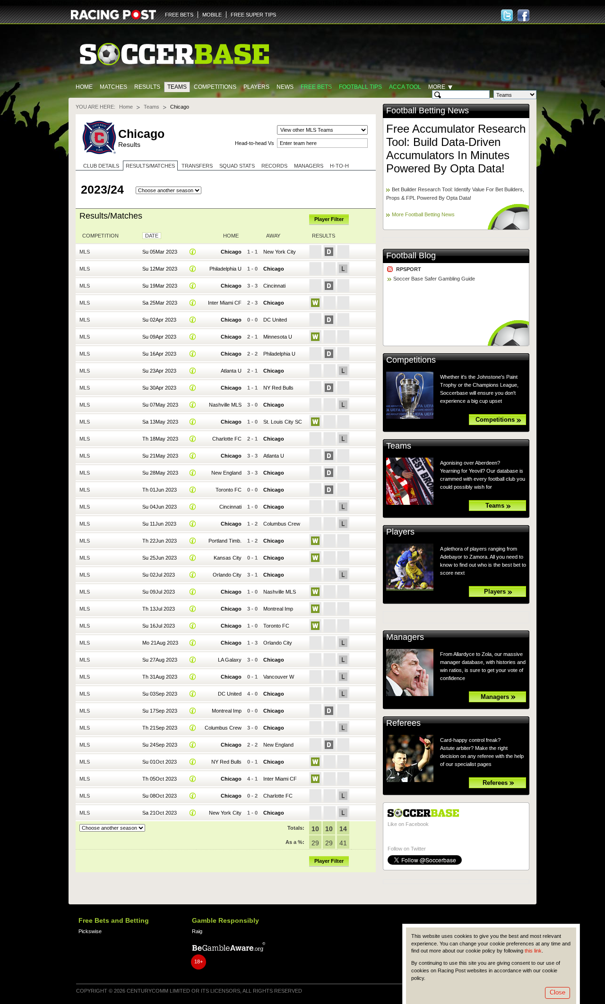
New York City (279, 252)
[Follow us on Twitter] (507, 15)
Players (256, 87)
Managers (308, 166)
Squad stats (237, 166)
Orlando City (227, 575)
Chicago (231, 252)
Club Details (101, 166)
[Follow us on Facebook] (523, 15)
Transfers (197, 166)
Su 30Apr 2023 (159, 388)
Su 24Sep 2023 (159, 745)
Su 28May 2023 (160, 473)
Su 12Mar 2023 (159, 269)
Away (273, 235)
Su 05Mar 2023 (159, 252)
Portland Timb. (225, 541)
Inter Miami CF (225, 303)
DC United (275, 320)
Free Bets (316, 87)
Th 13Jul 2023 (158, 609)
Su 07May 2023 (160, 405)
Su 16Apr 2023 (159, 354)
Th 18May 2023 (160, 439)
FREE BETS (179, 14)
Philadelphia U (225, 269)
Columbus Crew (281, 524)
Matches (113, 87)
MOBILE (212, 14)
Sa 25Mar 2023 (159, 303)
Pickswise (90, 931)
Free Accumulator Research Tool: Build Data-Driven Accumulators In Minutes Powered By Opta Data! (456, 148)
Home (84, 87)
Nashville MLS (225, 405)
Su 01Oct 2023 (159, 762)
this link (533, 950)
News (285, 87)
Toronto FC (229, 490)
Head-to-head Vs (254, 143)
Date (151, 235)
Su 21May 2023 (160, 456)
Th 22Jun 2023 (159, 541)
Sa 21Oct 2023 (159, 813)
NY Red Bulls (278, 388)
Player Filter (329, 219)
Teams (177, 87)
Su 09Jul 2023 (158, 592)
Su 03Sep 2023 (159, 694)
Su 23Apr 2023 (159, 371)
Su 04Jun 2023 (159, 507)
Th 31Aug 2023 (159, 677)
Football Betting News (427, 110)
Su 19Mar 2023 (159, 286)
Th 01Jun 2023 (159, 490)
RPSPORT (408, 269)
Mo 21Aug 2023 (160, 643)
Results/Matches (150, 166)
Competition (100, 235)
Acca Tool (405, 87)
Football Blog (411, 255)
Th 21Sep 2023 (159, 728)
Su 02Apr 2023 (159, 320)
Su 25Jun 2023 (159, 558)
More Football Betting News (423, 214)
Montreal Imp (278, 609)
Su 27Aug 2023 (159, 660)
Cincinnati (274, 286)
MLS (84, 252)
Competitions (215, 87)
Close (557, 992)
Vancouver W (278, 677)
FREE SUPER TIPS (253, 14)
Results (147, 87)
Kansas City (228, 558)
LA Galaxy (230, 660)
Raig (197, 931)
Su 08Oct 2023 (159, 796)
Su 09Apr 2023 (159, 337)
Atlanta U (231, 371)
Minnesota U (277, 337)
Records (274, 166)
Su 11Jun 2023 (159, 524)
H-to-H (339, 166)
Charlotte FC (227, 439)
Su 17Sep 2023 (159, 711)
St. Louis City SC (282, 422)
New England (226, 473)
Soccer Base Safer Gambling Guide (434, 278)
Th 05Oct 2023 (159, 779)
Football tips (360, 87)
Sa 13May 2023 (160, 422)
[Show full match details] (193, 251)
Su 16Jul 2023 (158, 626)
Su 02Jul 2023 (158, 575)
